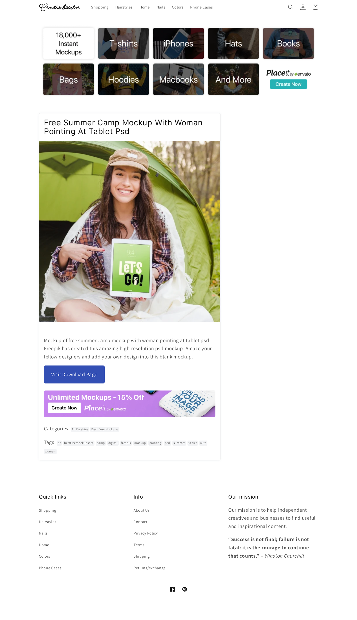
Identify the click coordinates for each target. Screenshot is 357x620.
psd (167, 443)
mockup (140, 443)
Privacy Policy (146, 533)
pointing (155, 443)
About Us (142, 510)
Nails (43, 533)
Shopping (47, 510)
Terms (139, 544)
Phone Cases (50, 567)
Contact (140, 521)
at (59, 443)
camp (101, 443)
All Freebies (80, 429)
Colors (44, 556)
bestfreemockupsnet (78, 443)
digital (113, 443)
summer (179, 443)
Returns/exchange (150, 567)
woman (50, 451)
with (203, 443)
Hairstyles (47, 521)
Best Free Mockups (104, 429)
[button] (291, 7)
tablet (192, 443)
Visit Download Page (74, 374)
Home (44, 544)
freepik (126, 443)
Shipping (142, 556)
